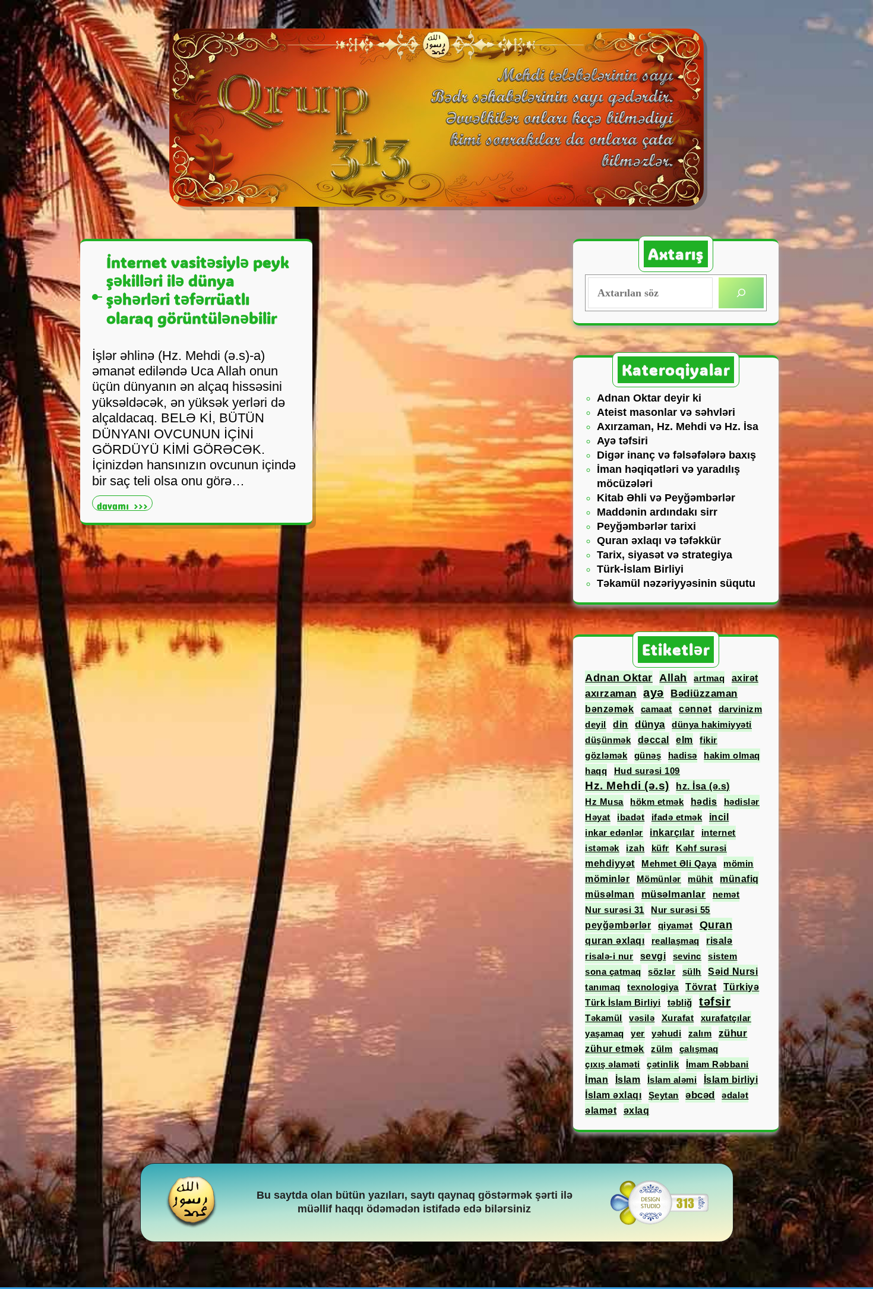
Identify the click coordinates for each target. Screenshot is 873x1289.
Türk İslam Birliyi (622, 1002)
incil (719, 817)
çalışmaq (699, 1049)
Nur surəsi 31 (614, 910)
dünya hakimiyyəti (712, 724)
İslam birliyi (731, 1080)
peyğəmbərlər (618, 925)
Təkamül (603, 1018)
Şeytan (664, 1095)
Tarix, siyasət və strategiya (664, 555)
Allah (673, 678)
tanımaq (603, 987)
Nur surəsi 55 (680, 910)
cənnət (695, 709)
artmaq (709, 678)
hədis (704, 801)
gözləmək (606, 755)
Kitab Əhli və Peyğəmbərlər (666, 498)
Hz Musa (604, 802)
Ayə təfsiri (622, 441)
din (620, 724)
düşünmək (608, 740)
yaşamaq (604, 1033)
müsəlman (609, 894)
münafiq (739, 878)
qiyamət (675, 925)
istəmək (602, 848)
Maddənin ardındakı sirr (657, 512)
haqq (596, 771)
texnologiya (653, 987)
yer (638, 1033)
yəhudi (666, 1033)
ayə (653, 692)
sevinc (687, 956)
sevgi (653, 956)
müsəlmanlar (673, 894)
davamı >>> (125, 504)
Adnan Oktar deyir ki (649, 398)
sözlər (661, 971)
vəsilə (641, 1018)
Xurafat (678, 1018)
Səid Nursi (733, 971)
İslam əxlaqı (613, 1095)
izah (635, 848)
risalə (719, 941)
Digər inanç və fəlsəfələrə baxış (676, 455)
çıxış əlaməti (612, 1064)
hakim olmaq (732, 755)
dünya (650, 724)
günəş (648, 755)
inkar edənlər (614, 832)
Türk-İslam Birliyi (640, 569)
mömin (738, 863)
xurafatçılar (726, 1018)
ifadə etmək (677, 817)
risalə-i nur (609, 956)
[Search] (741, 292)
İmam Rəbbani (717, 1064)
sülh (691, 971)
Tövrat (700, 987)
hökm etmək (657, 802)
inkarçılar (672, 832)
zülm (661, 1049)
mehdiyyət (610, 863)
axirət (745, 678)
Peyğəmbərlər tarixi (646, 526)
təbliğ (680, 1002)
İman (596, 1079)
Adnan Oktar (619, 678)
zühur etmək (614, 1049)
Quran (716, 925)
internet (718, 832)
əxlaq (637, 1110)
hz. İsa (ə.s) (703, 786)
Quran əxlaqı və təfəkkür (659, 540)
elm (684, 740)
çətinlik (663, 1064)
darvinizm (741, 709)
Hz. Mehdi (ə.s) (627, 785)
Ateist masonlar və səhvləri (666, 412)
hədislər (742, 802)
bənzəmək (609, 709)
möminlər (607, 879)
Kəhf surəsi (701, 848)
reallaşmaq (675, 941)
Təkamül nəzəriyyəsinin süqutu (676, 583)
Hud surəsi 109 (647, 771)
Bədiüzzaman (704, 693)
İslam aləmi (672, 1080)
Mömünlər (659, 879)
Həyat (598, 817)
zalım (700, 1033)
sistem (722, 956)
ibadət (630, 817)
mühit (700, 879)
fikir (708, 740)
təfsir (714, 1001)
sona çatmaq (613, 971)
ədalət (735, 1095)
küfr (660, 848)
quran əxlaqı (614, 941)
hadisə (682, 755)
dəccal (653, 739)
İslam (628, 1079)
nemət (726, 894)
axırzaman (611, 693)
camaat (656, 709)
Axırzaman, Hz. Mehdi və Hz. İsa (677, 426)
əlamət (600, 1110)
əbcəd (700, 1095)
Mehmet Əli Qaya (679, 863)
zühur (733, 1033)
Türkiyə (741, 987)
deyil (595, 724)
